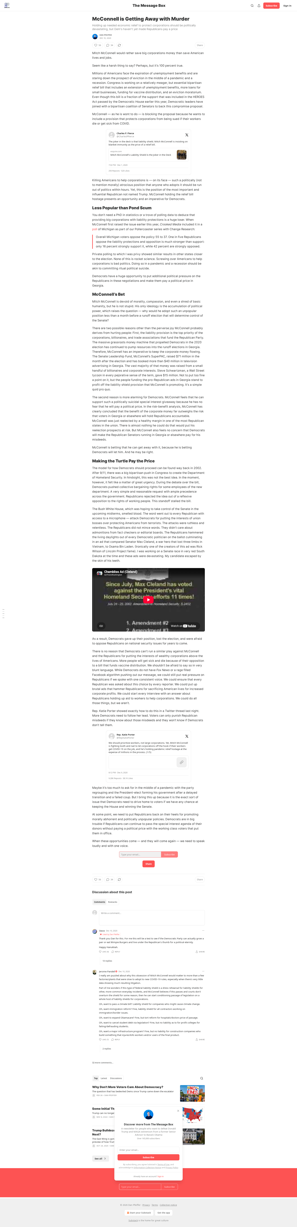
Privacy (146, 1204)
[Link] (87, 207)
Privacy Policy (172, 1167)
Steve (102, 930)
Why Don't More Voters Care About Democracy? (127, 1087)
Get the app (163, 1212)
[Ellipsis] (203, 930)
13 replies (107, 960)
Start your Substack (140, 1212)
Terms (155, 1204)
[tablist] (105, 902)
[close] (178, 1110)
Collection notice (168, 1204)
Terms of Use (163, 1164)
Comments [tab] (99, 902)
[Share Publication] (259, 5)
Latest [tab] (104, 1078)
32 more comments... (102, 1062)
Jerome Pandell (107, 971)
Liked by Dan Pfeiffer (111, 934)
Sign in (287, 5)
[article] (148, 1093)
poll (94, 229)
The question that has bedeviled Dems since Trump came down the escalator (133, 1091)
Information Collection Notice (147, 1167)
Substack (133, 1220)
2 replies (107, 1048)
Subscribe (271, 5)
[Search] (252, 5)
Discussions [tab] (116, 1078)
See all (98, 1158)
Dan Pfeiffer (106, 35)
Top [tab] (96, 1078)
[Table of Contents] (3, 613)
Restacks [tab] (112, 902)
